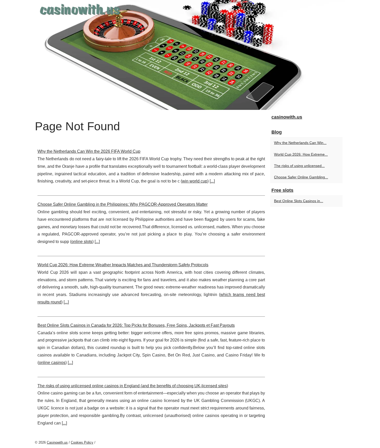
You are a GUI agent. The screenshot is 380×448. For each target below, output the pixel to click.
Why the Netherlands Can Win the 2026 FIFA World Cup (88, 151)
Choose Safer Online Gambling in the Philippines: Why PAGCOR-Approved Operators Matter (122, 204)
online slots (81, 241)
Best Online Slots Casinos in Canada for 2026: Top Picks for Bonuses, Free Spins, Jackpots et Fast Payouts (136, 325)
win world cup (194, 181)
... (212, 181)
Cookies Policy (82, 442)
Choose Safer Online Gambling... (301, 177)
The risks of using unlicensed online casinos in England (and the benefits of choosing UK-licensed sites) (132, 386)
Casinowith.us (57, 442)
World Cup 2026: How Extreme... (301, 154)
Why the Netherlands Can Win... (300, 143)
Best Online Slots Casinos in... (298, 201)
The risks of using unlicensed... (299, 166)
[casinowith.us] (190, 55)
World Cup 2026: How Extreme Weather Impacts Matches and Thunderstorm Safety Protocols (122, 265)
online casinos (52, 362)
